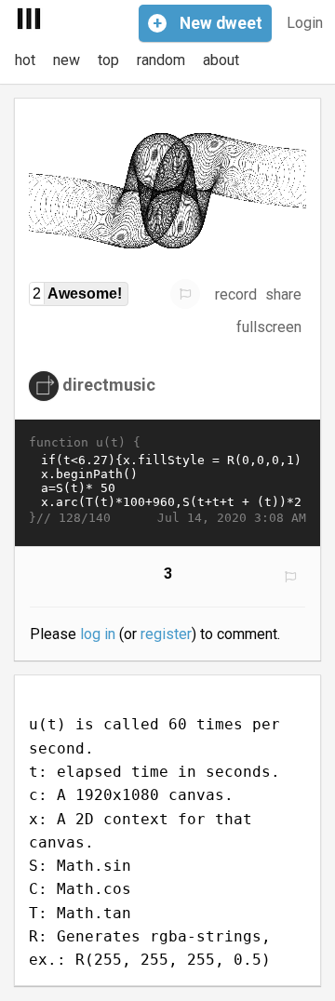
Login (305, 23)
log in (97, 634)
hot (25, 60)
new (66, 60)
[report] (185, 294)
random (161, 60)
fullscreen (269, 327)
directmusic (108, 384)
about (221, 60)
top (108, 60)
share (283, 294)
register (166, 634)
